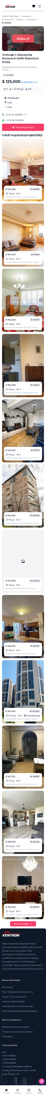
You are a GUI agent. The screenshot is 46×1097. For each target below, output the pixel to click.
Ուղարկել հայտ (24, 127)
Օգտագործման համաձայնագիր (17, 1006)
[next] (41, 170)
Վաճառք (26, 16)
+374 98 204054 (15, 120)
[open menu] (39, 6)
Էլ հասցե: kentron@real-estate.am (17, 1066)
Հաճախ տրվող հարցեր (13, 1001)
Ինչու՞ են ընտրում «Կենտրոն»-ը (17, 992)
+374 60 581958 (9, 1063)
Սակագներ (7, 1036)
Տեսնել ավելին (21, 924)
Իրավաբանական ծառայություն (17, 1032)
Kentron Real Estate (10, 16)
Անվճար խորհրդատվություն (15, 1027)
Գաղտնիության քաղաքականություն (19, 1011)
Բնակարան (7, 19)
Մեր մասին (7, 987)
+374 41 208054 (14, 114)
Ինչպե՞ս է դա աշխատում (14, 997)
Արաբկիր (31, 19)
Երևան (20, 19)
